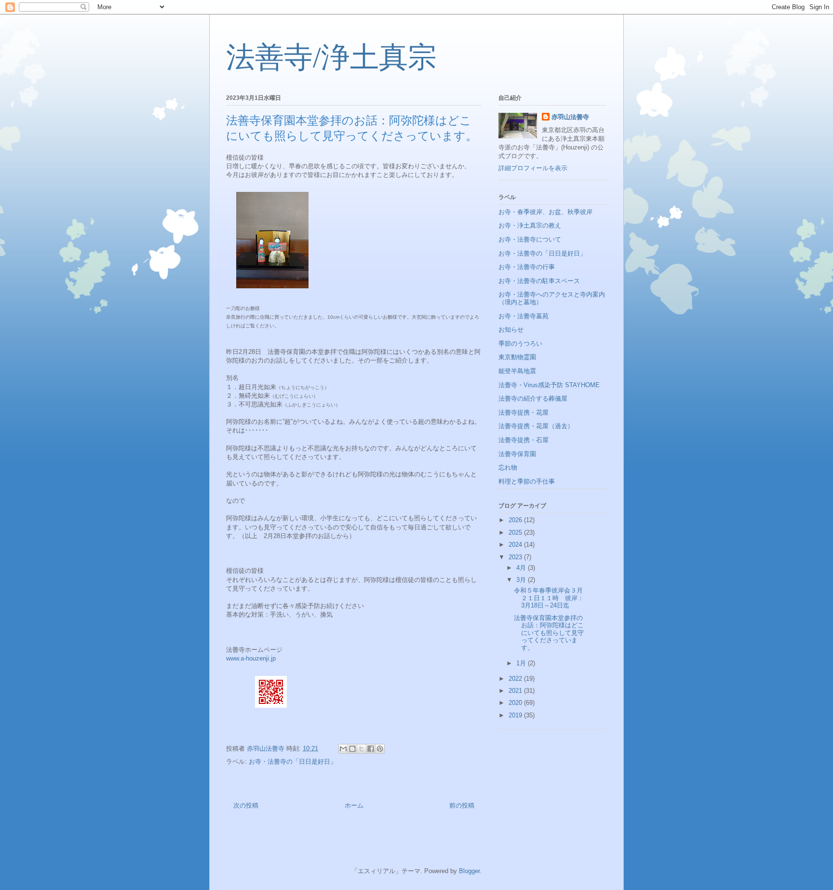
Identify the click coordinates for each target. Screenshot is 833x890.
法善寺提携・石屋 (523, 440)
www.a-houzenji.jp (251, 658)
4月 (522, 567)
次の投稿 (245, 805)
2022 (516, 678)
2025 (516, 532)
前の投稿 (461, 805)
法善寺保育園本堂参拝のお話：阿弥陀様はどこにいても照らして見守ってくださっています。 (549, 632)
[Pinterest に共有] (380, 749)
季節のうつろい (520, 343)
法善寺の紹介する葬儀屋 (532, 398)
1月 (522, 663)
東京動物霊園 (517, 357)
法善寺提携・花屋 (523, 412)
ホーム (354, 805)
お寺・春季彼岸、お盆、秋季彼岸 (545, 212)
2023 (516, 557)
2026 (516, 520)
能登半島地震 (517, 371)
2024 (516, 544)
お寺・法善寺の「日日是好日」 (292, 761)
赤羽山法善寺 (570, 117)
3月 (522, 579)
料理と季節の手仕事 (526, 481)
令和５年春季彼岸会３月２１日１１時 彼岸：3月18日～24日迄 (549, 598)
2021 (516, 690)
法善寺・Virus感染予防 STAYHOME (549, 385)
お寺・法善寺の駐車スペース (539, 280)
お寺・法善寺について (529, 239)
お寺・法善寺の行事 (526, 266)
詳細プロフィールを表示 (532, 168)
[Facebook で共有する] (371, 749)
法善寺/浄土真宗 (331, 57)
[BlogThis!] (352, 749)
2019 (516, 715)
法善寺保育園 (517, 454)
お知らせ (511, 329)
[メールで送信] (343, 749)
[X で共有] (361, 749)
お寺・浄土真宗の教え (529, 225)
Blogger (469, 871)
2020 (516, 702)
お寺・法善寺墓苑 (523, 316)
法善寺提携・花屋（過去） (536, 426)
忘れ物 (507, 467)
